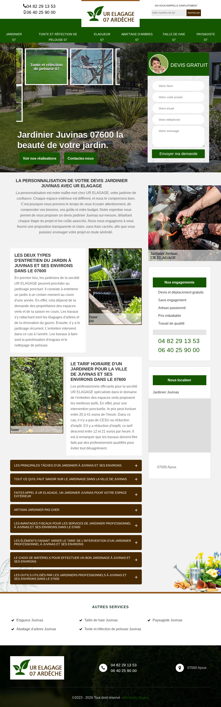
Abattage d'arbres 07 (137, 37)
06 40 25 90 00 (41, 12)
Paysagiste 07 (206, 37)
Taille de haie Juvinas (101, 620)
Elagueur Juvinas (29, 620)
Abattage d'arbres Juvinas (36, 629)
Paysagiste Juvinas (167, 620)
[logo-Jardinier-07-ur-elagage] (110, 13)
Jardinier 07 (14, 37)
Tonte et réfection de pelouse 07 (58, 37)
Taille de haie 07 (174, 37)
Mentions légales (136, 697)
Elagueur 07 (102, 37)
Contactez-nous (81, 158)
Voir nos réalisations (39, 158)
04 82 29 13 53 (41, 6)
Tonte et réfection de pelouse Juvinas (112, 629)
